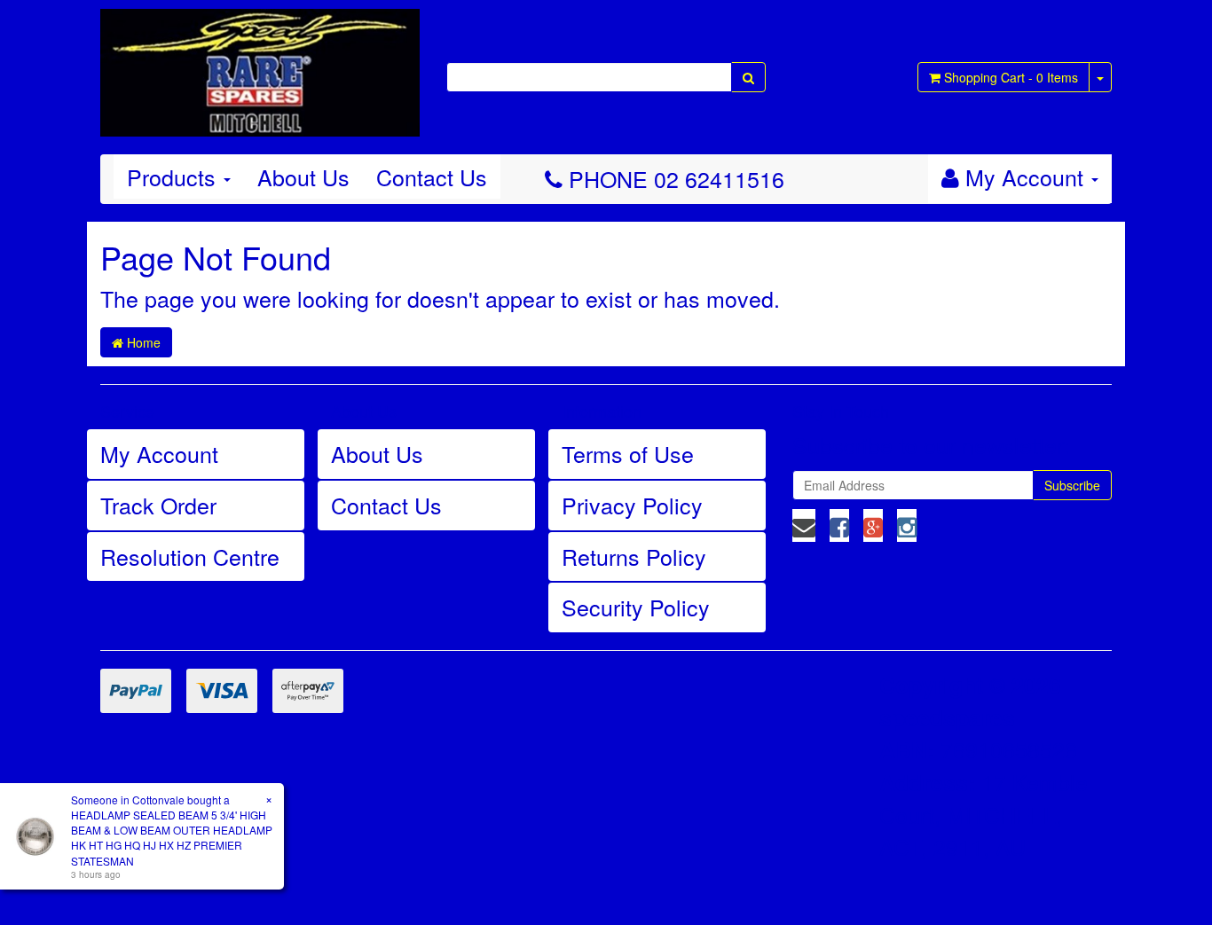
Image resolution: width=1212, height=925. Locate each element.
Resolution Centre (189, 556)
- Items (1011, 77)
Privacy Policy (632, 505)
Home (142, 342)
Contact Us (431, 176)
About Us (303, 176)
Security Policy (636, 607)
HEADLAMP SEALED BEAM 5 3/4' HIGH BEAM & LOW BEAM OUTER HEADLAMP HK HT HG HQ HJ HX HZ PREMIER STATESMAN (171, 837)
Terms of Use (628, 453)
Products (174, 176)
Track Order (158, 505)
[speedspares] (260, 65)
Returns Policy (634, 556)
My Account (159, 453)
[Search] (748, 77)
